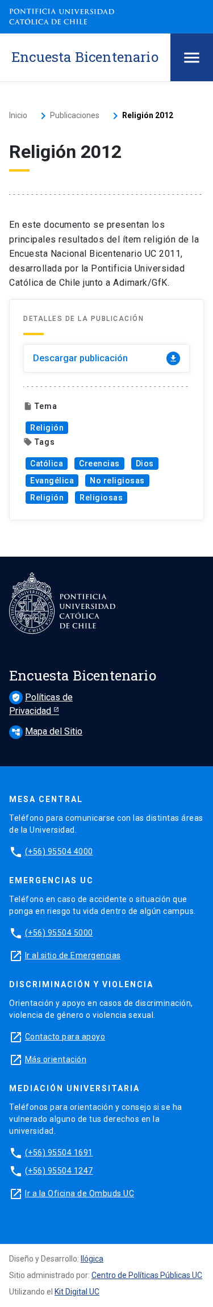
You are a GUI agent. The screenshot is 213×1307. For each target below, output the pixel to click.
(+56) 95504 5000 (59, 932)
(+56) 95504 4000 (59, 851)
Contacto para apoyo (65, 1036)
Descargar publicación (105, 358)
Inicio (18, 115)
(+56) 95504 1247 (59, 1171)
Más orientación (56, 1059)
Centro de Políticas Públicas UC (146, 1275)
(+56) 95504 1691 (59, 1152)
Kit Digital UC (77, 1291)
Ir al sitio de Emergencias (73, 955)
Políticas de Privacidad (41, 704)
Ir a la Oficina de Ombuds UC (79, 1193)
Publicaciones (74, 115)
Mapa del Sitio (46, 731)
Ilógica (92, 1258)
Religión (47, 427)
